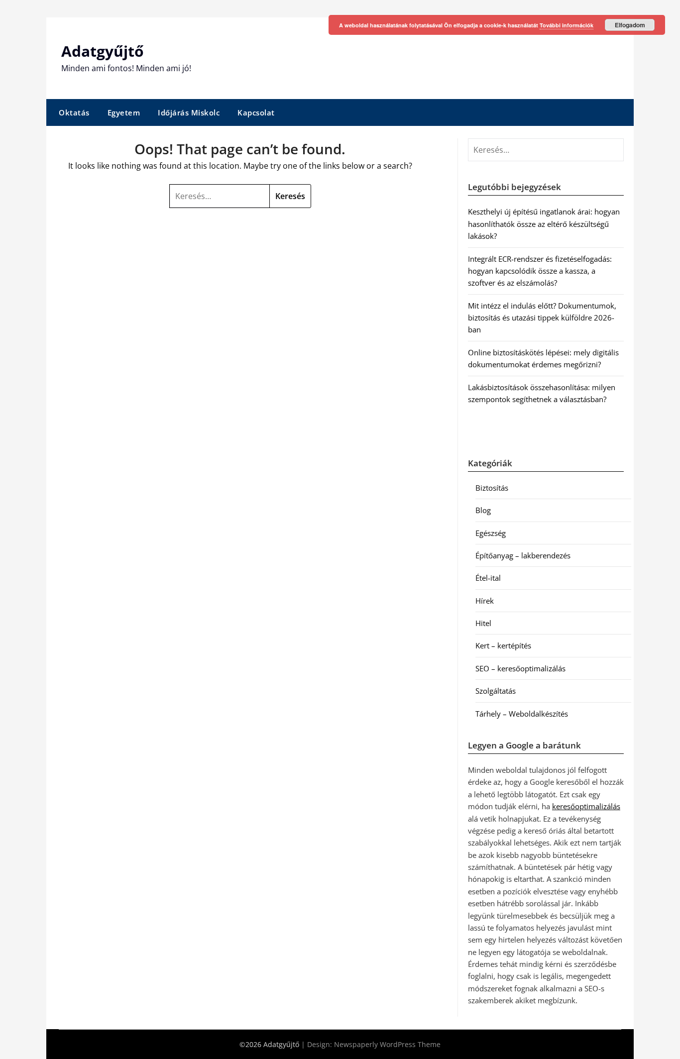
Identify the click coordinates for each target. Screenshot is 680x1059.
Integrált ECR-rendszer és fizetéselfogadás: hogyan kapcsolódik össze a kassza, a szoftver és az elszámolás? (540, 271)
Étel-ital (488, 578)
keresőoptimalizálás (586, 806)
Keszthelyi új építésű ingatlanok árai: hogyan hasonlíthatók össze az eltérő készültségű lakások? (544, 224)
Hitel (483, 623)
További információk (566, 25)
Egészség (490, 533)
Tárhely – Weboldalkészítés (521, 714)
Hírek (484, 601)
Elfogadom (630, 24)
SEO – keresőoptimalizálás (520, 668)
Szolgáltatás (495, 691)
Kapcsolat (256, 112)
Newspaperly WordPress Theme (387, 1044)
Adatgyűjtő (102, 51)
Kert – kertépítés (503, 645)
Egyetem (124, 112)
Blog (483, 510)
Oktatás (74, 112)
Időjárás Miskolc (189, 112)
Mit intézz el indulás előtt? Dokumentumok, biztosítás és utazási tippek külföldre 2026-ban (542, 318)
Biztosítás (491, 488)
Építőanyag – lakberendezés (522, 555)
